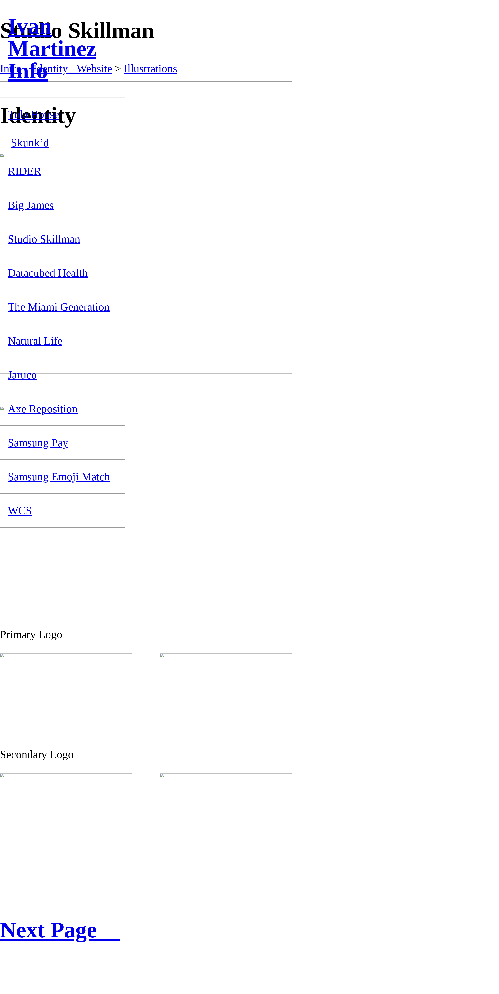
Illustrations (150, 68)
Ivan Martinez (52, 37)
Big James (31, 205)
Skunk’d (30, 142)
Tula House (33, 114)
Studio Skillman (44, 239)
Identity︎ (55, 68)
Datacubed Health (48, 273)
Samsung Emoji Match (59, 476)
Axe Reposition (43, 408)
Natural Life (35, 341)
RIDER (24, 171)
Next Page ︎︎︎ (60, 930)
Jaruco (22, 375)
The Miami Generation (59, 307)
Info (28, 70)
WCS (20, 510)
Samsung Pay (38, 442)
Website (94, 68)
